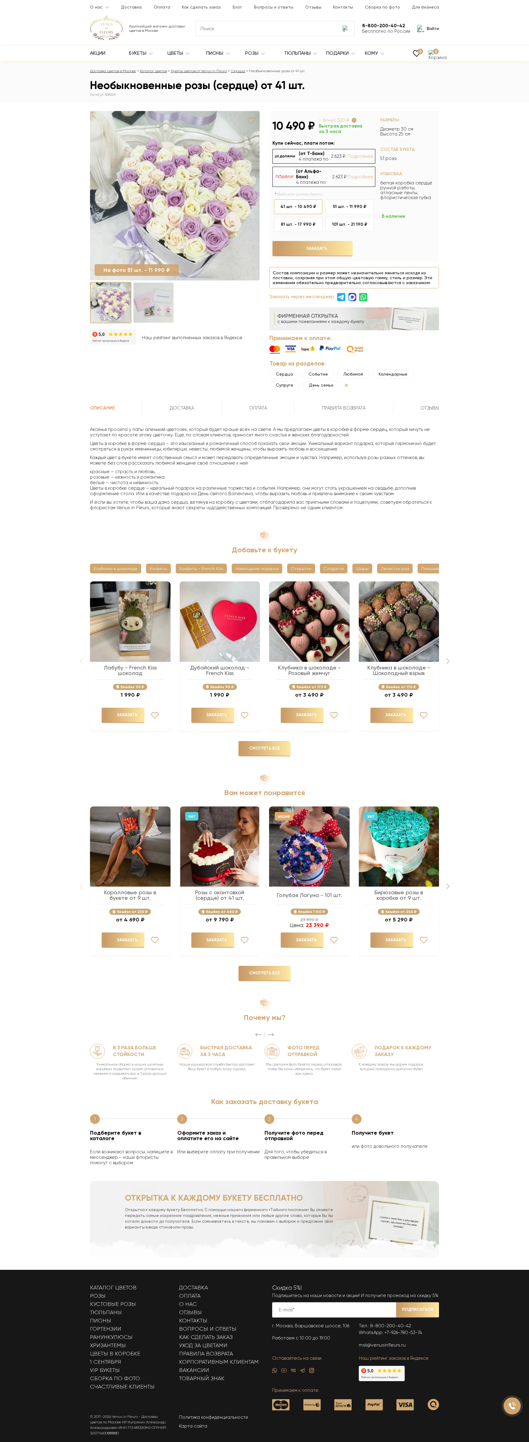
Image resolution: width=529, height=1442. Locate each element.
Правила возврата (206, 1354)
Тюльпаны (298, 53)
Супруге (284, 385)
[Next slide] (448, 661)
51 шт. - (349, 206)
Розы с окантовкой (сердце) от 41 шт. (219, 895)
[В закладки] (251, 120)
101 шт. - (349, 224)
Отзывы (313, 7)
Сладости (334, 568)
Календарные (393, 374)
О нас (96, 7)
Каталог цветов (153, 71)
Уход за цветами (203, 1345)
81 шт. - (298, 224)
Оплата (162, 7)
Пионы (215, 53)
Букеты (138, 53)
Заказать (316, 248)
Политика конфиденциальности (213, 1417)
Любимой (353, 374)
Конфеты (158, 568)
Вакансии (194, 1370)
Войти (433, 28)
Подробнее (360, 156)
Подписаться (417, 1309)
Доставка (131, 7)
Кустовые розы (113, 1304)
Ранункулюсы (111, 1337)
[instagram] (311, 1372)
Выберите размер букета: (300, 194)
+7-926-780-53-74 (403, 1332)
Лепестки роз (395, 568)
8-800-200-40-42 (390, 1326)
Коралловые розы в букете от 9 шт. (130, 895)
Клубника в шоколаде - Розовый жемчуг (309, 670)
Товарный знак (201, 1378)
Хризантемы (108, 1345)
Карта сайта (193, 1426)
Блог (237, 7)
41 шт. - (298, 206)
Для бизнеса (425, 7)
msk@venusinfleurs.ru (382, 1345)
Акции (97, 53)
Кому (372, 53)
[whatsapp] (274, 1372)
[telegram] (302, 1372)
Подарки (338, 53)
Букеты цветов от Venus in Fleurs (199, 71)
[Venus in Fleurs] (106, 38)
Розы (252, 53)
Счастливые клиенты (122, 1387)
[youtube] (284, 1372)
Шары (362, 568)
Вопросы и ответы (273, 7)
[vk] (293, 1372)
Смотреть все (264, 748)
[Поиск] (346, 28)
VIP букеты (105, 1370)
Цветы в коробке (115, 1354)
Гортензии (105, 1329)
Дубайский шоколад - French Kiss (219, 670)
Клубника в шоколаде (115, 568)
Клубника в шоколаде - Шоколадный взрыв (398, 670)
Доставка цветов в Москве (113, 71)
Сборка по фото (382, 7)
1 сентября (105, 1362)
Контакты (343, 7)
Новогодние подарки (257, 568)
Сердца (238, 71)
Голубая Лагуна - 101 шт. (309, 895)
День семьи (321, 385)
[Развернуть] (346, 385)
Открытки (301, 568)
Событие (318, 374)
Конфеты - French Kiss (201, 568)
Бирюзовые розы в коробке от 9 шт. (398, 895)
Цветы (175, 53)
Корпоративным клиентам (219, 1362)
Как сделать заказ (201, 7)
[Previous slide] (258, 1035)
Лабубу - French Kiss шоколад (130, 670)
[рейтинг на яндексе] (113, 337)
